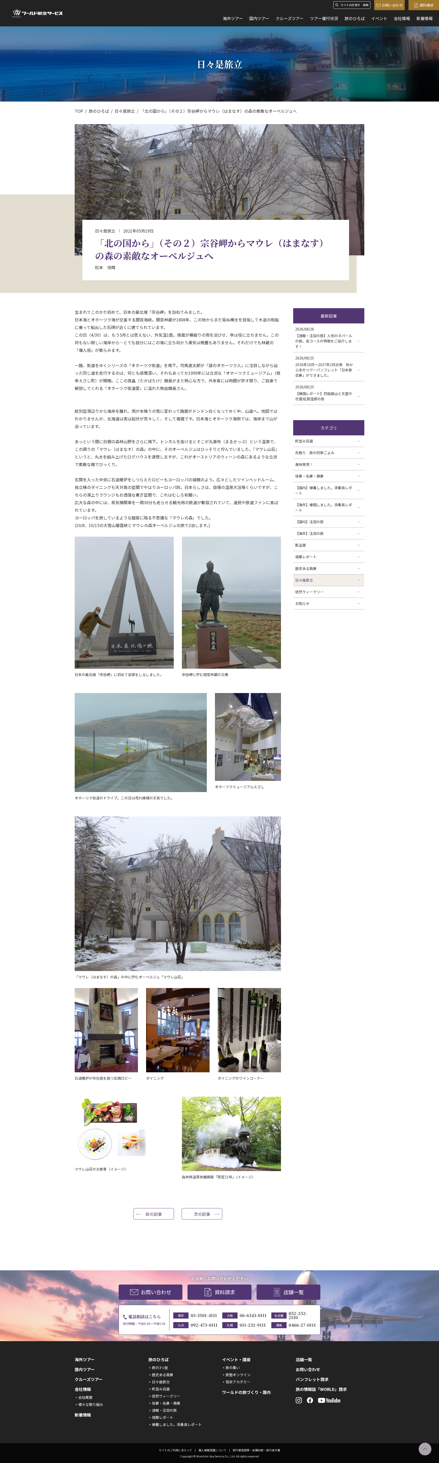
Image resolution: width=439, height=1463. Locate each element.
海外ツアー (233, 18)
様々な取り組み (90, 1404)
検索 (365, 5)
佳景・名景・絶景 (166, 1403)
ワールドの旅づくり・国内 (246, 1392)
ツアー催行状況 (324, 18)
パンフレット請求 (312, 1379)
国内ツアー (259, 18)
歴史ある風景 (162, 1374)
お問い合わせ (392, 5)
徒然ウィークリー (166, 1396)
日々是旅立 (125, 111)
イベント (379, 18)
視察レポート (162, 1417)
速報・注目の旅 (164, 1410)
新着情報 (424, 18)
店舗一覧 (294, 1292)
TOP (79, 111)
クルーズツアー (290, 18)
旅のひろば (354, 18)
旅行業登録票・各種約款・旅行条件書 (256, 1450)
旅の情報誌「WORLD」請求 (321, 1389)
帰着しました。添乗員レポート (177, 1424)
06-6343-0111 (253, 1315)
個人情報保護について (212, 1450)
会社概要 (85, 1397)
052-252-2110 (298, 1315)
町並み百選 (161, 1388)
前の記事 (154, 1214)
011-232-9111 (253, 1325)
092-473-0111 (204, 1325)
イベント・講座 (236, 1359)
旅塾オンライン (238, 1374)
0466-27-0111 (302, 1325)
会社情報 (402, 18)
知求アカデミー (238, 1381)
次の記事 (202, 1214)
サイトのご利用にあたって (175, 1450)
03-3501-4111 (204, 1315)
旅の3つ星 (160, 1367)
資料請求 (426, 5)
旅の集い (233, 1367)
